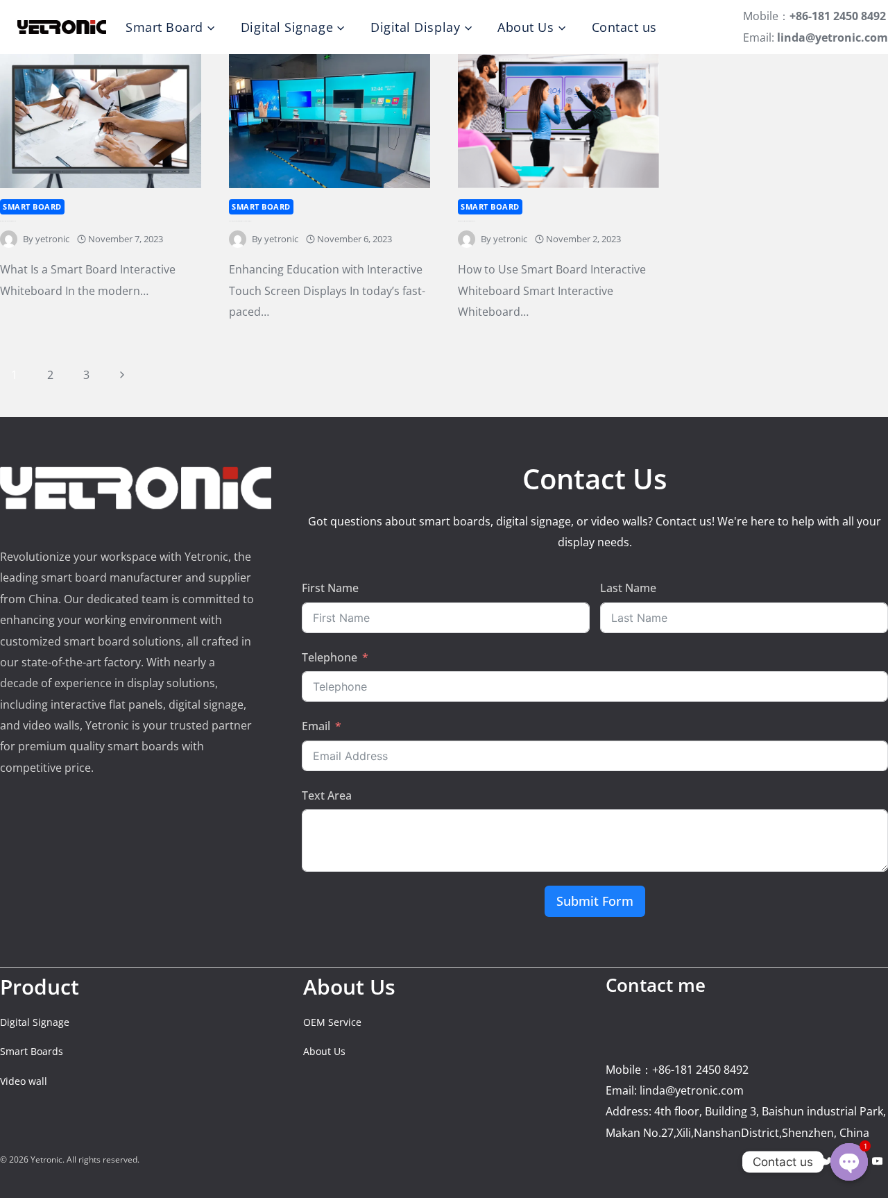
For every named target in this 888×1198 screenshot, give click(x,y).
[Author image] (8, 239)
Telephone (329, 657)
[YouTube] (877, 1161)
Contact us (624, 27)
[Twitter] (828, 1161)
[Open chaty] (849, 1162)
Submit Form (594, 901)
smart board (32, 206)
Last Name (628, 588)
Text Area (327, 795)
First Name (330, 588)
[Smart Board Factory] (61, 27)
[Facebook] (803, 1161)
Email (316, 726)
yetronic (52, 239)
